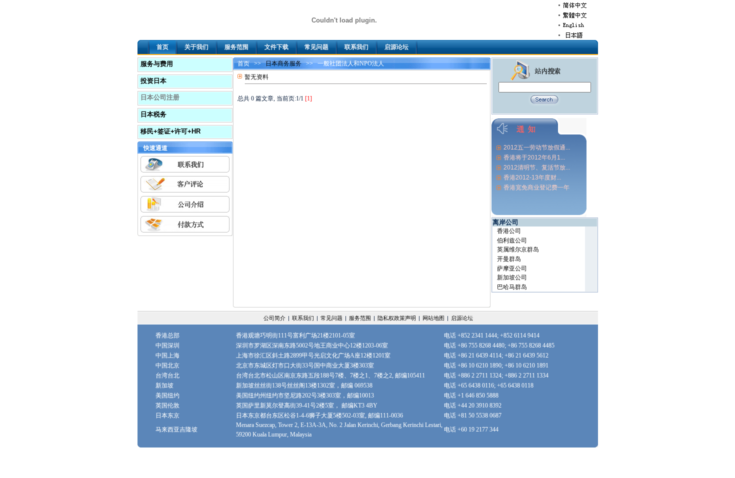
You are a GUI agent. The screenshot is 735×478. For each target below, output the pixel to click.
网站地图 (433, 318)
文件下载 (276, 47)
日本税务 (153, 114)
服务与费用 (156, 64)
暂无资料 (256, 77)
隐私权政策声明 (397, 318)
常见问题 (316, 47)
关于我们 (196, 47)
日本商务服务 (284, 63)
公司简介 (275, 318)
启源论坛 (396, 47)
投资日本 (153, 80)
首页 (162, 47)
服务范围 (236, 47)
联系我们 (356, 47)
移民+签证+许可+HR (170, 131)
